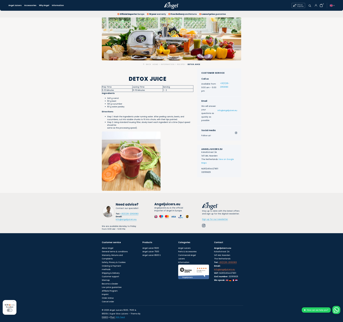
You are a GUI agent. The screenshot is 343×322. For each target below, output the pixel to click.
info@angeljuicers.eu (227, 110)
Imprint (105, 294)
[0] (320, 5)
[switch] (9, 310)
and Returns (184, 14)
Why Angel (44, 5)
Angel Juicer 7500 (150, 251)
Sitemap (106, 280)
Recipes (181, 64)
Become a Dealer (110, 283)
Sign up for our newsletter (215, 219)
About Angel (107, 248)
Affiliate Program (110, 291)
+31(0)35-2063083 (224, 85)
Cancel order (108, 301)
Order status (108, 298)
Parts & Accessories (187, 251)
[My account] (316, 5)
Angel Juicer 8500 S (151, 255)
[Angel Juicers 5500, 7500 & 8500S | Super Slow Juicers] (171, 5)
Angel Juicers (15, 5)
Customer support (110, 276)
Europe (132, 14)
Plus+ (112, 317)
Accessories (30, 5)
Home (155, 64)
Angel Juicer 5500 (150, 248)
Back (148, 64)
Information (58, 5)
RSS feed (120, 317)
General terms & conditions (115, 251)
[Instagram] (236, 133)
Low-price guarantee (112, 287)
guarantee (214, 14)
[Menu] (12, 302)
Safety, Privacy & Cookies (114, 262)
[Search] (310, 5)
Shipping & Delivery (111, 273)
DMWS (105, 317)
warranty (157, 14)
